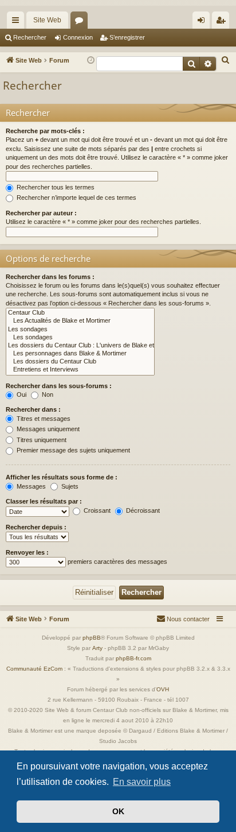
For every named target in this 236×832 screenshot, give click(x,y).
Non (46, 394)
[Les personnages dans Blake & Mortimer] (80, 354)
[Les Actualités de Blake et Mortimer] (80, 321)
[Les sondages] (80, 330)
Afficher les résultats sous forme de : (61, 477)
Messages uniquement (47, 428)
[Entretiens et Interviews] (80, 370)
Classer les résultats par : (44, 501)
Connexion (78, 37)
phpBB (91, 637)
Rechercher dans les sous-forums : (59, 385)
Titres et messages (42, 418)
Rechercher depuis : (36, 527)
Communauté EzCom (34, 668)
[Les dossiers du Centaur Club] (80, 362)
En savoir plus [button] (142, 782)
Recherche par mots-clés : (45, 130)
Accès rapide (17, 22)
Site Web (47, 20)
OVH (162, 689)
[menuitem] (226, 60)
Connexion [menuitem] (203, 22)
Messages (30, 486)
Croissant (96, 510)
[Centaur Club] (80, 313)
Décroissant (142, 510)
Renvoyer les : (27, 552)
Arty (97, 648)
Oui (20, 394)
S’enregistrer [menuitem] (223, 22)
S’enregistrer (127, 37)
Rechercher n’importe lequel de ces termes (75, 197)
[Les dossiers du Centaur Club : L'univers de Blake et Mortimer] (80, 346)
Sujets (69, 486)
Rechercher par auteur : (41, 213)
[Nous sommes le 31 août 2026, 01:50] (91, 60)
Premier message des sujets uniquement (72, 450)
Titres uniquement (40, 439)
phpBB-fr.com (133, 658)
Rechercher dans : (33, 409)
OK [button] (118, 811)
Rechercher (29, 37)
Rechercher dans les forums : (50, 276)
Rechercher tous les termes (55, 187)
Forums (81, 22)
